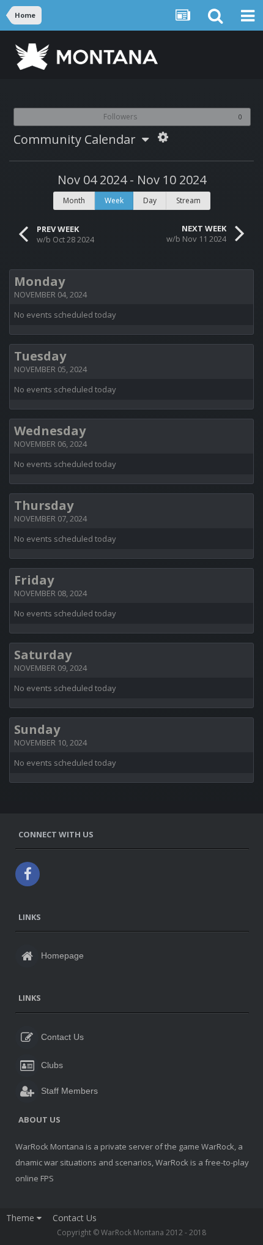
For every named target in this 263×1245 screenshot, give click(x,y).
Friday (34, 580)
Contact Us (75, 1218)
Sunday (37, 729)
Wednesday (50, 430)
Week (114, 200)
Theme (21, 1218)
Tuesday (40, 356)
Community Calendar (77, 139)
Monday (39, 281)
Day (150, 200)
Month (74, 200)
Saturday (43, 654)
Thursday (43, 505)
